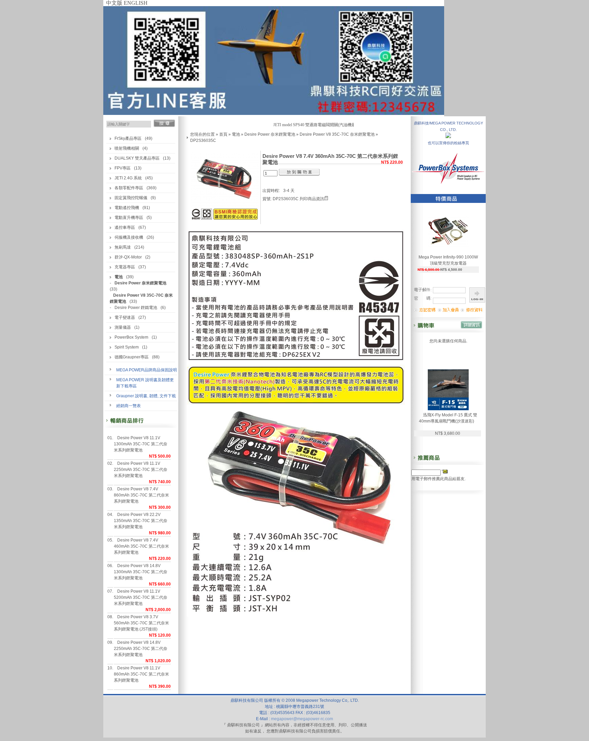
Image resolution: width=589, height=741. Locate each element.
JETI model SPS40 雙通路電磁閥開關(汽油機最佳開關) (314, 124)
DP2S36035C (203, 140)
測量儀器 (123, 327)
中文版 (114, 3)
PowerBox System (131, 337)
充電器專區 (125, 267)
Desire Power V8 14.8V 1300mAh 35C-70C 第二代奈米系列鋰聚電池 (140, 571)
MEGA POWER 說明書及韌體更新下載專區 (145, 382)
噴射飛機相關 (127, 148)
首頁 (223, 134)
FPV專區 (123, 168)
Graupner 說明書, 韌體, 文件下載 (146, 396)
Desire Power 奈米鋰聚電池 (269, 134)
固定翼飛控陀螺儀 (131, 197)
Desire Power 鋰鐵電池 (136, 307)
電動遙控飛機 (127, 207)
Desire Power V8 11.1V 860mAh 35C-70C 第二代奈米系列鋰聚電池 (141, 674)
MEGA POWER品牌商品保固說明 (146, 370)
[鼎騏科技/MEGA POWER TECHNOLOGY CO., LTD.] (448, 136)
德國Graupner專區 (132, 357)
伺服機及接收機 (129, 237)
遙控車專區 (125, 227)
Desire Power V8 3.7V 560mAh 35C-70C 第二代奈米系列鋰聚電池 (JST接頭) (141, 623)
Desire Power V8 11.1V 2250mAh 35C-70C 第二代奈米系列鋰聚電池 (140, 469)
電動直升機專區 (129, 217)
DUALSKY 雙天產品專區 (137, 158)
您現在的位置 (202, 134)
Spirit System (127, 347)
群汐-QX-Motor (128, 257)
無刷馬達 (123, 247)
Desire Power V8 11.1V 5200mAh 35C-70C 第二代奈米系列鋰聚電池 (140, 597)
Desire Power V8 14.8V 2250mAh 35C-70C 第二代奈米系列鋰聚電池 (140, 648)
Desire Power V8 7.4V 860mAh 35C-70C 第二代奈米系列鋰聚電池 (141, 495)
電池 (236, 134)
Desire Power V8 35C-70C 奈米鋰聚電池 (337, 134)
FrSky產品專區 (128, 138)
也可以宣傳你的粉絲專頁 (448, 143)
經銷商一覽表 (128, 405)
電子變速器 (125, 317)
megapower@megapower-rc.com (302, 718)
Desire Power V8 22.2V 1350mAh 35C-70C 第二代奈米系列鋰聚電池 (140, 520)
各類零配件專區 (129, 188)
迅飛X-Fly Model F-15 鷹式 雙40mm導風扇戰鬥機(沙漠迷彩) (448, 418)
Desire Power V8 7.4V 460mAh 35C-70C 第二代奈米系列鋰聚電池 (141, 546)
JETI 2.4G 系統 (128, 178)
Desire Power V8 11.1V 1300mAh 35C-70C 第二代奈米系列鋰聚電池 (140, 444)
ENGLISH (136, 3)
